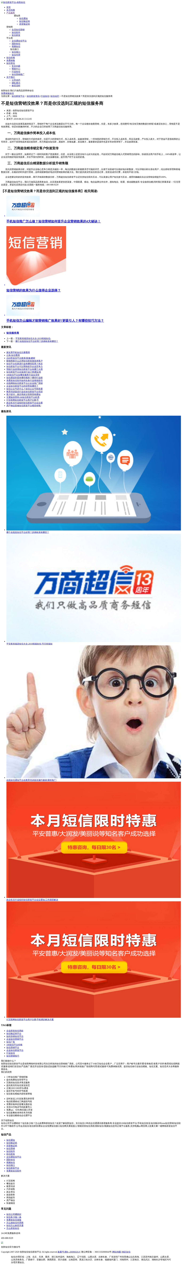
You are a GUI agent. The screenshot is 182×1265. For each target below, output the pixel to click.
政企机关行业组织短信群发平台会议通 (24, 403)
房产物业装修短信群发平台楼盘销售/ (23, 405)
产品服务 (10, 13)
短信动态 (54, 96)
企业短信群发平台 (14, 1050)
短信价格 (10, 57)
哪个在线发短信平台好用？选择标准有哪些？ (36, 341)
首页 (8, 7)
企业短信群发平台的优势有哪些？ (22, 386)
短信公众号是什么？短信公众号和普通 (24, 389)
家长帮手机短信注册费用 (18, 352)
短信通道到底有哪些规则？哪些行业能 (24, 378)
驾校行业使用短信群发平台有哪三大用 (24, 369)
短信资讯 (10, 63)
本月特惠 (10, 10)
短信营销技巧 (12, 1056)
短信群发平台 (18, 96)
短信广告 (10, 1042)
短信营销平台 (12, 1047)
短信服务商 (12, 332)
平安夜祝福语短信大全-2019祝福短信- (33, 338)
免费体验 (10, 60)
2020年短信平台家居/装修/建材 (20, 358)
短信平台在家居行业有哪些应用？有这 (24, 364)
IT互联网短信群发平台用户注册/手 (22, 400)
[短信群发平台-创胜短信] (13, 2)
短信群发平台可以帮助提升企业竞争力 (24, 366)
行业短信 (45, 96)
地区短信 (126, 1252)
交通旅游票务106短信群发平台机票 (22, 397)
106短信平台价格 (14, 1045)
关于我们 (10, 77)
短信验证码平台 (13, 1033)
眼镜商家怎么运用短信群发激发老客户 (24, 361)
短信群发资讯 (33, 96)
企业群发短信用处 (14, 1031)
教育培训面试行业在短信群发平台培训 (24, 391)
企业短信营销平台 (14, 1039)
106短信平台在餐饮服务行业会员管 (22, 375)
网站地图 (116, 1252)
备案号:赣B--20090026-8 (69, 1252)
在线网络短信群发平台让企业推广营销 (24, 383)
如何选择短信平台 (14, 1036)
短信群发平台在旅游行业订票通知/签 (23, 372)
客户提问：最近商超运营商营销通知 (23, 394)
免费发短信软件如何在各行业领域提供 (24, 380)
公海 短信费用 (13, 355)
